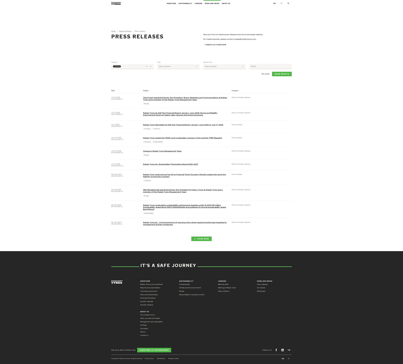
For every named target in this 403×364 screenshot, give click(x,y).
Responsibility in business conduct (192, 295)
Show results (282, 74)
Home (113, 31)
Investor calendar (146, 301)
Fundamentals (184, 284)
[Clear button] (147, 66)
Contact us (144, 335)
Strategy (143, 325)
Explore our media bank (216, 45)
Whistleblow (161, 358)
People (181, 291)
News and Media (212, 3)
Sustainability (185, 3)
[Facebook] (276, 350)
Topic (159, 62)
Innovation (144, 328)
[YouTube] (289, 350)
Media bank (261, 291)
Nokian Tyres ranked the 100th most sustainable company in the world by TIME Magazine (182, 138)
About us (226, 3)
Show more (203, 239)
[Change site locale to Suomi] (281, 3)
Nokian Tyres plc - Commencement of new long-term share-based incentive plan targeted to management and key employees (185, 223)
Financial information (148, 298)
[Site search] (288, 3)
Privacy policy (149, 358)
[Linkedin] (282, 350)
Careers (198, 3)
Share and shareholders (149, 295)
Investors (171, 3)
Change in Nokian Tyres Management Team (162, 151)
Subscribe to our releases (154, 350)
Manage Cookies (173, 358)
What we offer (223, 284)
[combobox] (132, 66)
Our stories (261, 288)
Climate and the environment (190, 288)
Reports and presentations (150, 288)
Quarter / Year (207, 62)
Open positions (223, 291)
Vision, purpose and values (150, 318)
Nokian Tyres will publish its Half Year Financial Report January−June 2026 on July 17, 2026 (183, 125)
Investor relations (146, 305)
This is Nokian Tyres (147, 315)
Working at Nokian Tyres (227, 288)
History (142, 332)
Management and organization (151, 322)
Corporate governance (148, 291)
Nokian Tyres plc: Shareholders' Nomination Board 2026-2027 (170, 164)
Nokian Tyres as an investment (151, 284)
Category (114, 62)
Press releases (262, 284)
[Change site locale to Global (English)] (274, 3)
